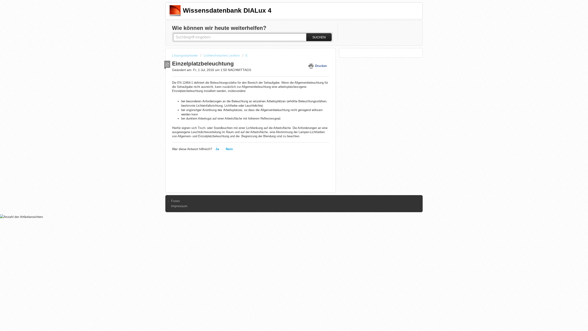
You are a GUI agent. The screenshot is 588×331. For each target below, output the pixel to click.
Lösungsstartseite (185, 55)
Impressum (179, 206)
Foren (175, 201)
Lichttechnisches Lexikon (222, 55)
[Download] (285, 106)
